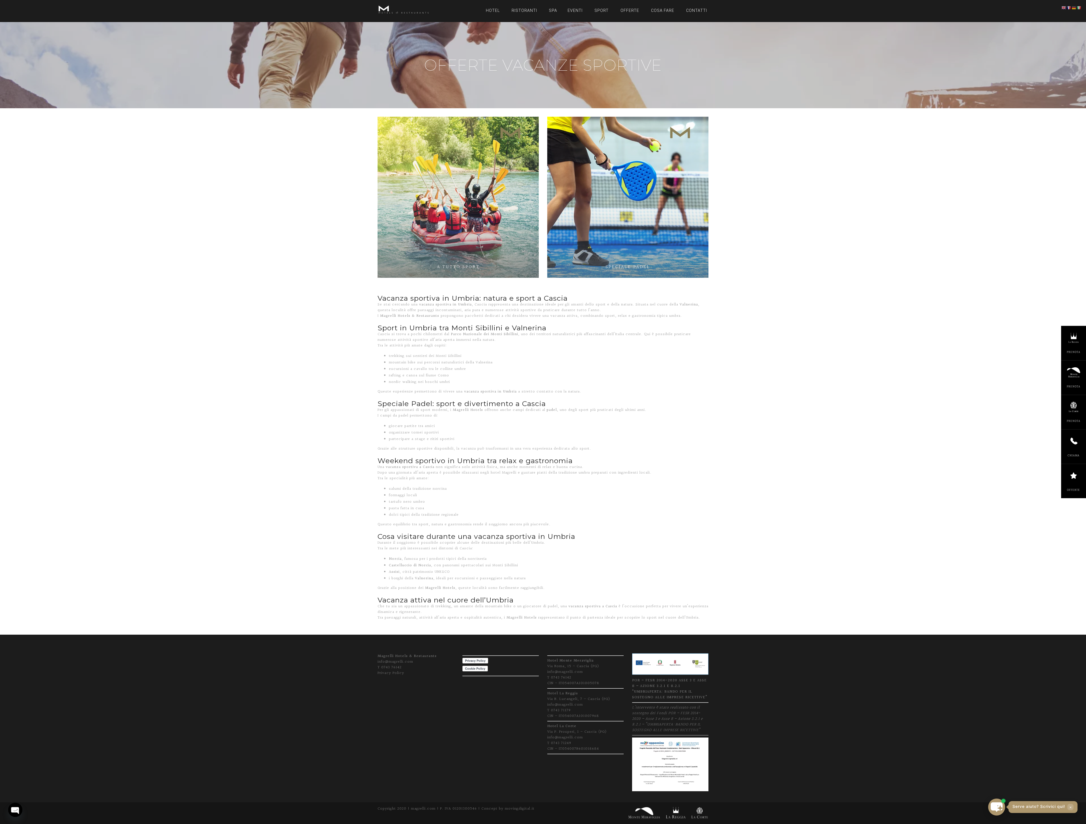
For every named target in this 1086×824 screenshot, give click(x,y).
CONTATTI (696, 10)
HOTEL (493, 10)
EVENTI (575, 10)
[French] (1069, 8)
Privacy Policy (391, 673)
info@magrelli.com (395, 662)
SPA (553, 10)
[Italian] (1079, 8)
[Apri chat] (996, 807)
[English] (1063, 8)
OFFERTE (629, 10)
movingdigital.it (520, 809)
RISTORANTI (524, 10)
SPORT (601, 10)
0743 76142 (391, 667)
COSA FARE (662, 10)
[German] (1074, 8)
